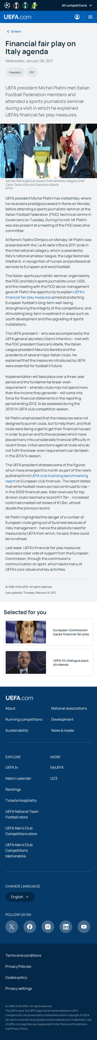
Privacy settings (18, 988)
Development (62, 719)
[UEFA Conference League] (25, 4)
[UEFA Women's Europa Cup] (34, 4)
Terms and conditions (23, 955)
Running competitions (23, 719)
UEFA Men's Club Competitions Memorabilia (18, 850)
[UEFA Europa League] (16, 4)
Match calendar (18, 778)
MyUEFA (57, 767)
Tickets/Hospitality (21, 800)
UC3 (53, 778)
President (15, 72)
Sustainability (16, 730)
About (10, 708)
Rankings (13, 789)
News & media (62, 730)
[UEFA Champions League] (7, 4)
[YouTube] (84, 931)
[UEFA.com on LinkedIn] (66, 931)
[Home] (19, 698)
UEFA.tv (11, 767)
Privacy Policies (18, 966)
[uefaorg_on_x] (11, 931)
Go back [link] (16, 31)
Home (18, 17)
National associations (69, 708)
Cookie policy (16, 977)
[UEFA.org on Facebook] (29, 931)
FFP (32, 72)
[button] (88, 17)
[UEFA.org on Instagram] (48, 931)
